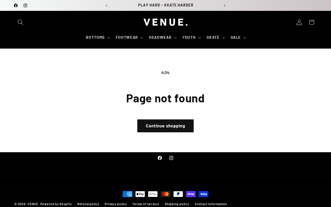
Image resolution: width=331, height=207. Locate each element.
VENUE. (33, 204)
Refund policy (88, 204)
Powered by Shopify (56, 204)
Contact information (211, 204)
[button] (20, 22)
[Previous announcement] (106, 5)
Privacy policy (116, 204)
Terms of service (145, 204)
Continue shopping (165, 125)
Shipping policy (177, 204)
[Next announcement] (224, 5)
